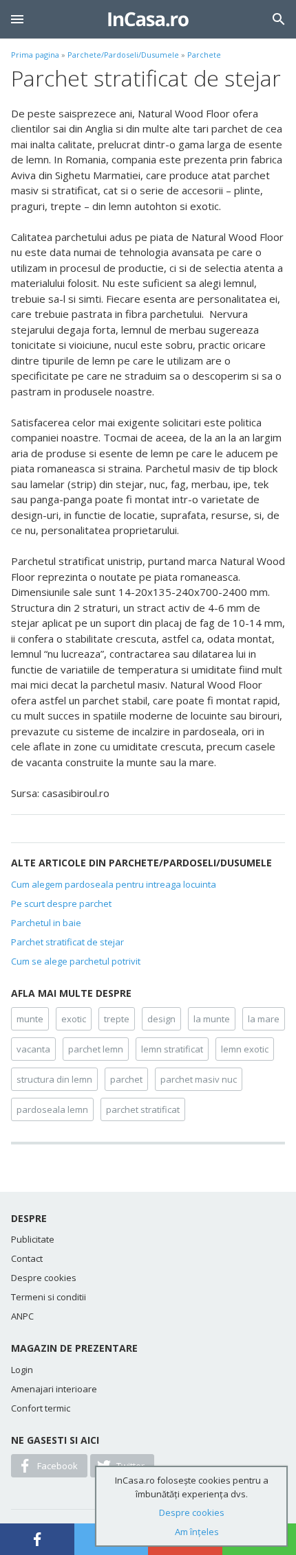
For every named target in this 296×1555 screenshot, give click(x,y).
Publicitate (32, 1239)
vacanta (33, 1049)
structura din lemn (54, 1079)
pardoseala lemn (52, 1109)
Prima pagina (35, 54)
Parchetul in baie (46, 923)
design (161, 1019)
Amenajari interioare (54, 1389)
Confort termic (40, 1408)
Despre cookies (43, 1277)
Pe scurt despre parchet (61, 903)
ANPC (22, 1316)
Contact (27, 1258)
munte (30, 1019)
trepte (116, 1019)
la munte (211, 1019)
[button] (17, 19)
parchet (126, 1079)
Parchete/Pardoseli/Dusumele (123, 54)
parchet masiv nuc (198, 1079)
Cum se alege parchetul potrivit (75, 961)
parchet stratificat (143, 1109)
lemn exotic (244, 1049)
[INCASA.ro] (148, 19)
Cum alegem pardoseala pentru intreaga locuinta (113, 884)
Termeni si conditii (48, 1297)
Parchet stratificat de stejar (67, 942)
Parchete (204, 54)
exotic (73, 1019)
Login (22, 1369)
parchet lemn (95, 1049)
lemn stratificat (172, 1049)
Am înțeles (197, 1531)
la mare (263, 1019)
